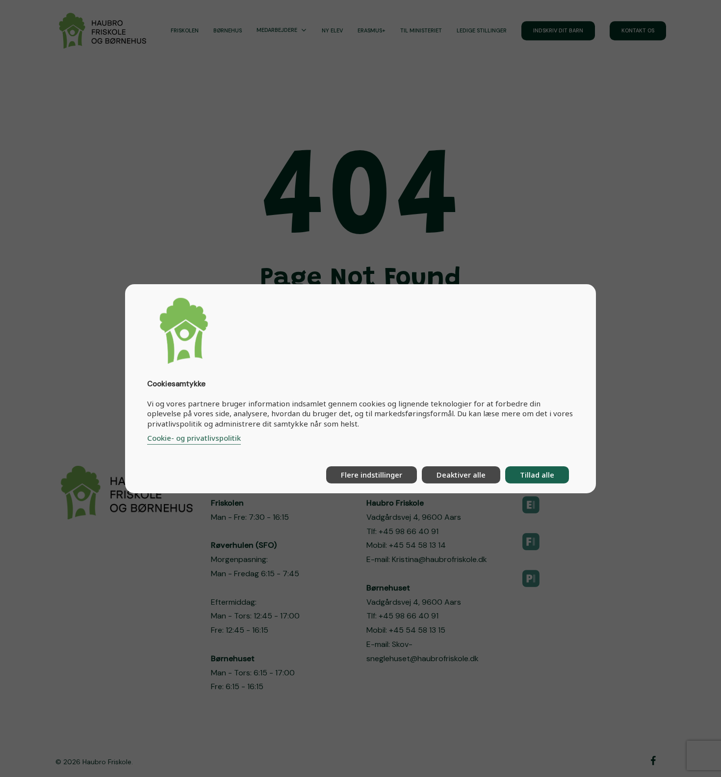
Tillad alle (537, 475)
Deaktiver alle (461, 475)
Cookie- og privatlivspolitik (194, 438)
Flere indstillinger (371, 475)
